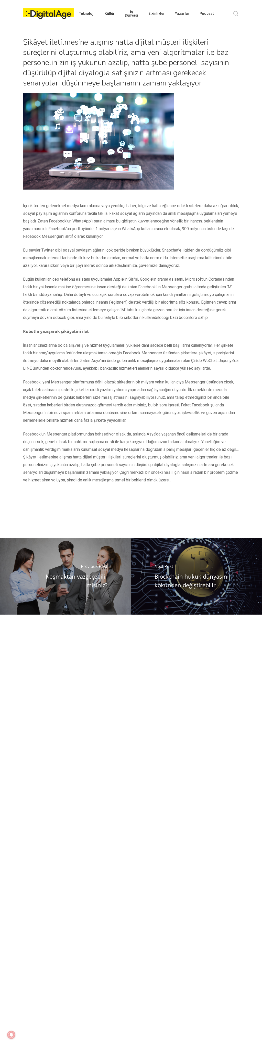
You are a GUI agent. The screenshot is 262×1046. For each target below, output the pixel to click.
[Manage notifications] (11, 1035)
